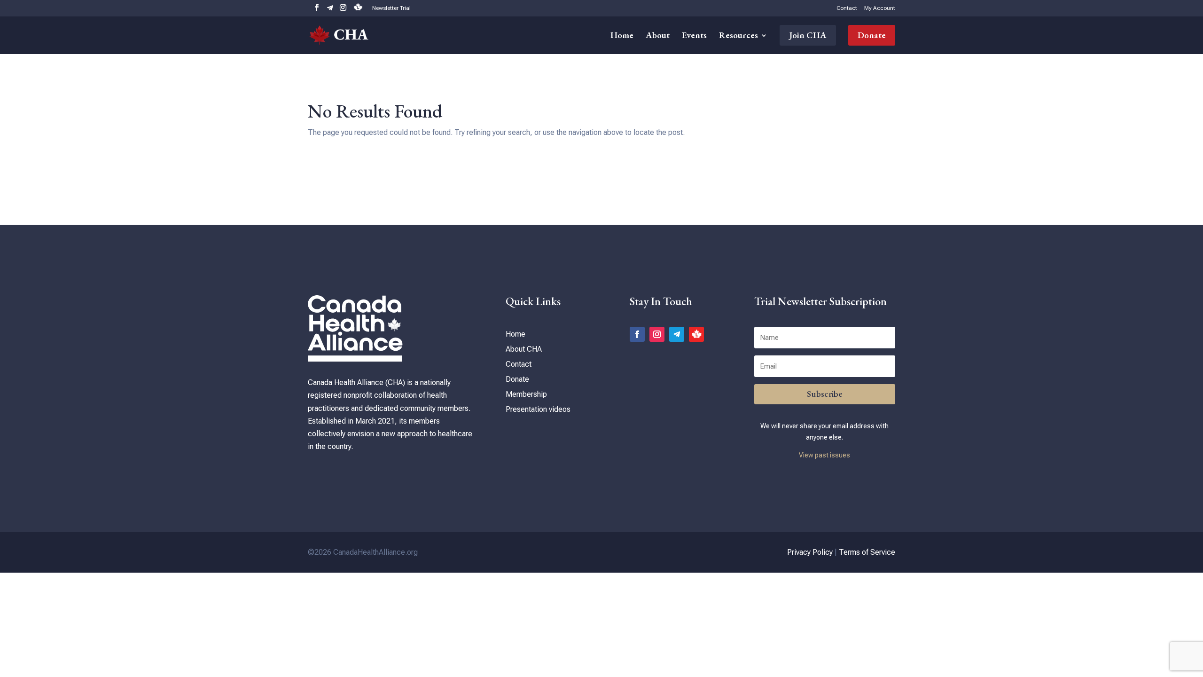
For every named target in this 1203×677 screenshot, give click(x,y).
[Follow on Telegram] (676, 334)
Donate (872, 35)
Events (694, 36)
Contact (846, 8)
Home (621, 36)
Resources (738, 36)
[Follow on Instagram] (656, 334)
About (658, 36)
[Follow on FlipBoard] (696, 334)
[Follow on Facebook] (637, 334)
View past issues (824, 455)
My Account (879, 8)
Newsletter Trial (391, 8)
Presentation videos (538, 409)
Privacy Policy (810, 552)
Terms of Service (867, 552)
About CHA (524, 349)
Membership (526, 394)
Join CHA (808, 35)
